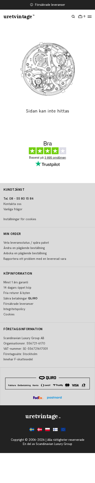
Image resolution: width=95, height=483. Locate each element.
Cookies (9, 314)
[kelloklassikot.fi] (55, 431)
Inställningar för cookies (19, 219)
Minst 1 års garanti (15, 282)
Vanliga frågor (12, 209)
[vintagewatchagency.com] (63, 431)
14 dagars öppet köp (17, 288)
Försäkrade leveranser (50, 5)
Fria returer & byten (16, 293)
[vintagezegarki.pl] (47, 431)
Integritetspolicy (14, 309)
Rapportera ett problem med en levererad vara (34, 259)
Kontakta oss (12, 204)
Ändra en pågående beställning (24, 248)
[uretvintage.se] (31, 431)
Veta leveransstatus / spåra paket (26, 243)
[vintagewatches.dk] (39, 431)
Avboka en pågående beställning (25, 253)
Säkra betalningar (15, 298)
